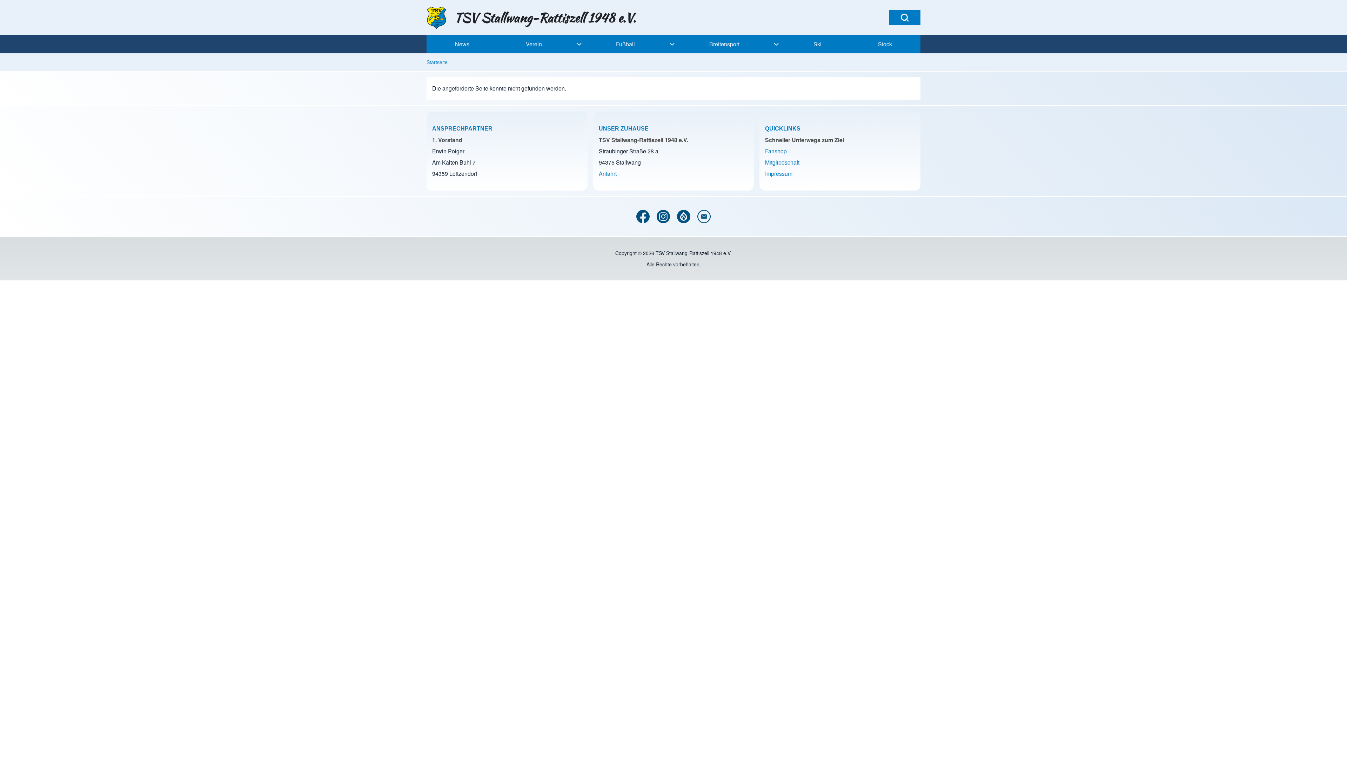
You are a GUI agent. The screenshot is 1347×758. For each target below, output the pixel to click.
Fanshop (776, 151)
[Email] (704, 217)
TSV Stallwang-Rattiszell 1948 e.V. (545, 17)
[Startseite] (438, 17)
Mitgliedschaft (782, 162)
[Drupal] (683, 217)
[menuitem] (462, 44)
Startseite (437, 62)
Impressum (778, 173)
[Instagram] (663, 217)
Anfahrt (608, 173)
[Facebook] (643, 217)
